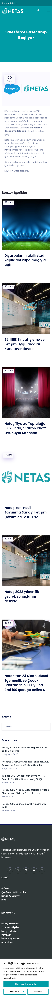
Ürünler (5, 888)
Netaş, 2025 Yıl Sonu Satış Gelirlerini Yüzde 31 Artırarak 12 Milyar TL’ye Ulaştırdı (25, 791)
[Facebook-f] (10, 870)
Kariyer (5, 3)
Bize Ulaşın (7, 942)
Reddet (38, 991)
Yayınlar (6, 935)
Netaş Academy (10, 896)
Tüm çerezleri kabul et (26, 984)
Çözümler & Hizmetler (13, 892)
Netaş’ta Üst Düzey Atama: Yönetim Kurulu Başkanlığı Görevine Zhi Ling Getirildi (25, 763)
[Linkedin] (26, 870)
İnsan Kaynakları (10, 938)
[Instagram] (42, 870)
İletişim (13, 3)
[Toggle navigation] (48, 11)
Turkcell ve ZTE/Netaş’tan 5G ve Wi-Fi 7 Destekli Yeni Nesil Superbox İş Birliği (23, 777)
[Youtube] (34, 870)
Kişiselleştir (14, 991)
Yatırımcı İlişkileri (10, 927)
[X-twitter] (18, 870)
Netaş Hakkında (10, 923)
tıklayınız (24, 170)
